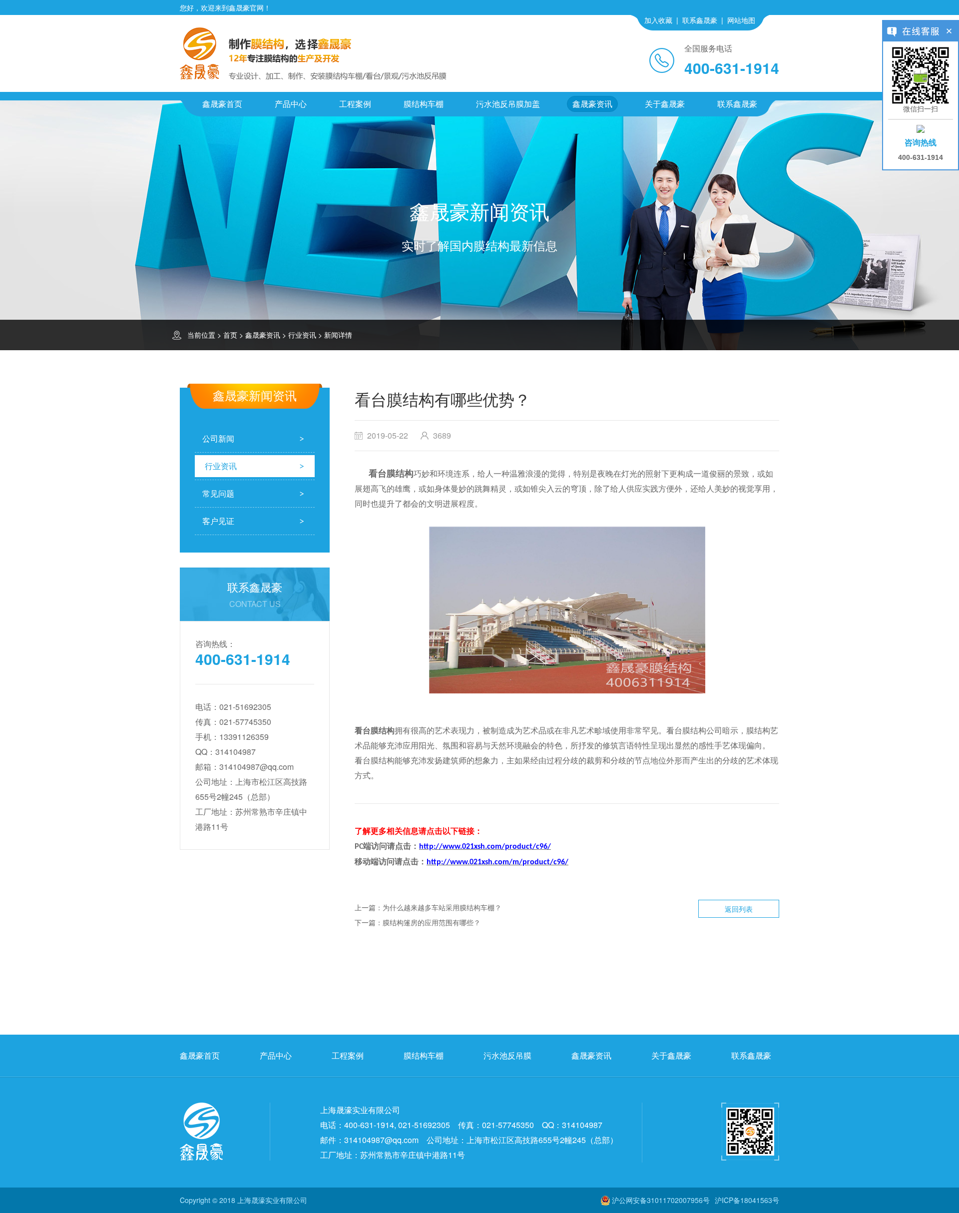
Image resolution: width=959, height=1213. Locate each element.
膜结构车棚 (424, 103)
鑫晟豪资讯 (592, 103)
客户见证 (218, 521)
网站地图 (741, 20)
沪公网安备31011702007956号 (661, 1200)
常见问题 (218, 493)
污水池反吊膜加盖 (508, 103)
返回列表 (739, 909)
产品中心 (291, 103)
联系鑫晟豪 (699, 20)
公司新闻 (218, 438)
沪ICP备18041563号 (747, 1200)
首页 (230, 335)
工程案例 (355, 103)
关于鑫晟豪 (665, 103)
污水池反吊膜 (507, 1055)
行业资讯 (302, 335)
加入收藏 (658, 20)
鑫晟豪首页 (222, 103)
